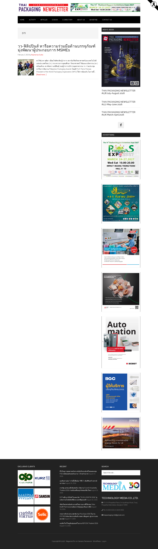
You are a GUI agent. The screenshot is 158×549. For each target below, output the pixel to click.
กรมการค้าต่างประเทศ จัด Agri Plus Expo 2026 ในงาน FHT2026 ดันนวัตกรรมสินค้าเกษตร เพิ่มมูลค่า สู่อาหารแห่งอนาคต (79, 516)
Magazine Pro (70, 541)
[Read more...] (41, 75)
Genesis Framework (85, 541)
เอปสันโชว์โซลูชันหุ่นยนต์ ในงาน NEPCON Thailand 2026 (79, 523)
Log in (104, 541)
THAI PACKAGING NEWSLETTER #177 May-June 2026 (118, 103)
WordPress (97, 541)
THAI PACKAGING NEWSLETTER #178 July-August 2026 (118, 92)
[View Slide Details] (105, 7)
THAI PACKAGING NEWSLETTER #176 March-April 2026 (118, 113)
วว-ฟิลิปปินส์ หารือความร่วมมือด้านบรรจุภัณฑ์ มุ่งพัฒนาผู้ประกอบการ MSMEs (56, 48)
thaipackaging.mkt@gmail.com (114, 515)
